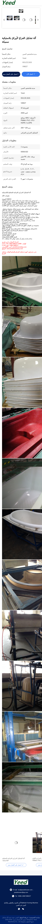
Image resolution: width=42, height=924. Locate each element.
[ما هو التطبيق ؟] (19, 909)
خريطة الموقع (24, 917)
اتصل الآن (30, 74)
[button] (5, 846)
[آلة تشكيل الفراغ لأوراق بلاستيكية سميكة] (21, 11)
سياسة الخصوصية (34, 917)
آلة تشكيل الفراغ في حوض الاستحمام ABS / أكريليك (15, 859)
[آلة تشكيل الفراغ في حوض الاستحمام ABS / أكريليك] (16, 843)
